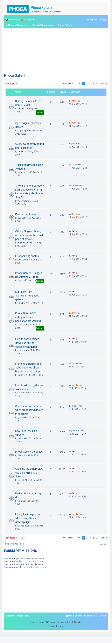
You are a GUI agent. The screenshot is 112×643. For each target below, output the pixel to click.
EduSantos (23, 259)
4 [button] (93, 83)
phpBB (45, 622)
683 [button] (102, 83)
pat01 (20, 375)
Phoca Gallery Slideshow (29, 451)
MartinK (21, 455)
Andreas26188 (25, 242)
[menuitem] (32, 19)
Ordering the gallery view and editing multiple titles (29, 472)
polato (21, 151)
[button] (79, 83)
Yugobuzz (23, 172)
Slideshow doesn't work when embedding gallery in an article (29, 410)
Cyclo (20, 280)
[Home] (18, 9)
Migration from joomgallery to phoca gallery (27, 295)
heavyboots (23, 201)
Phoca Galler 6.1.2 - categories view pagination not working (28, 317)
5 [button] (96, 83)
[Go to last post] (79, 100)
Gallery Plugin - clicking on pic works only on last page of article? (29, 235)
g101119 (22, 417)
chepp (21, 108)
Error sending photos (27, 256)
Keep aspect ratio (25, 214)
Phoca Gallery (15, 75)
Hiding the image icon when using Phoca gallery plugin (27, 518)
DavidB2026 (23, 392)
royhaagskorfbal (26, 130)
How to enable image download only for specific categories (27, 343)
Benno (74, 101)
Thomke (22, 501)
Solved (39, 112)
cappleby (22, 218)
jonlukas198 (77, 430)
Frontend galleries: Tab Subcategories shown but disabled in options (28, 367)
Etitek (20, 303)
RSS (26, 19)
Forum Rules (14, 19)
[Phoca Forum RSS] (22, 19)
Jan (73, 231)
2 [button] (86, 83)
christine (75, 185)
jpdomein (22, 438)
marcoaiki (22, 324)
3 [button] (90, 83)
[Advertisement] (56, 50)
